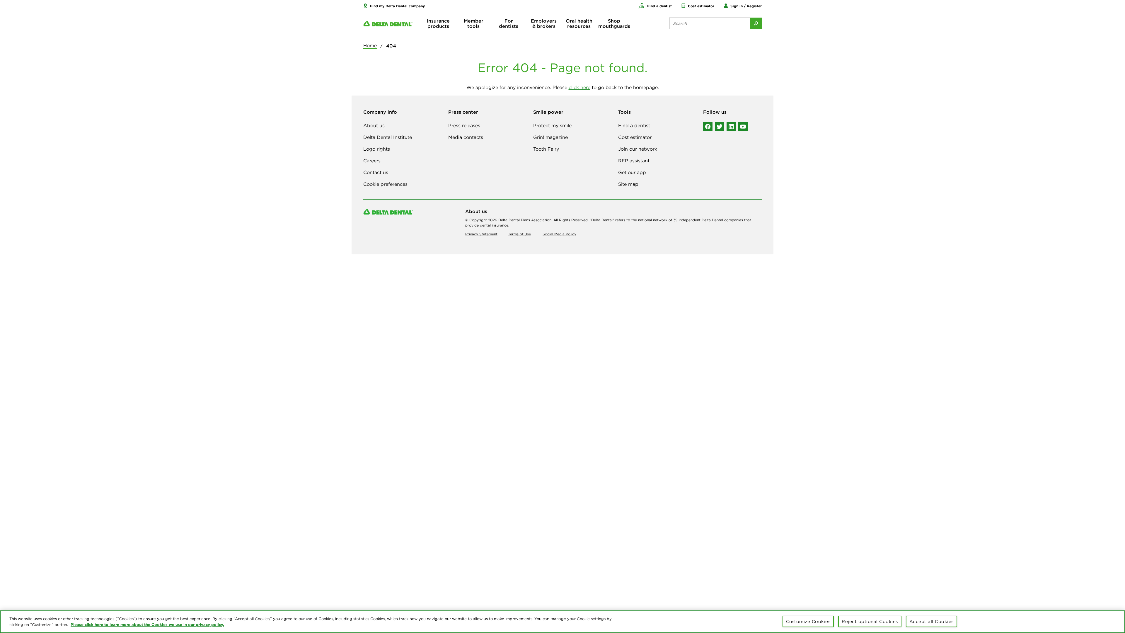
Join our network (637, 149)
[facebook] (707, 126)
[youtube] (743, 126)
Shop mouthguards (614, 23)
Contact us (375, 172)
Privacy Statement (481, 234)
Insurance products (438, 23)
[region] (562, 621)
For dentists (508, 23)
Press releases (464, 125)
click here (579, 87)
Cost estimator (635, 137)
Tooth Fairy (546, 149)
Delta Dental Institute (387, 137)
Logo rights (376, 149)
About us (374, 125)
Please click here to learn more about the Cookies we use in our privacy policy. (147, 624)
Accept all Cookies (931, 621)
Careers (372, 161)
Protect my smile (552, 125)
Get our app (632, 172)
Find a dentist (634, 125)
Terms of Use (519, 234)
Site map (628, 184)
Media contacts (465, 137)
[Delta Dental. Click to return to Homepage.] (387, 23)
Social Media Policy (559, 234)
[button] (394, 6)
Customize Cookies (808, 621)
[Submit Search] (756, 23)
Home (370, 45)
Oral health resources (579, 23)
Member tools (473, 23)
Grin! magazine (550, 137)
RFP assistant (634, 161)
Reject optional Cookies (870, 621)
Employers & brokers (544, 23)
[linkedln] (731, 126)
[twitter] (719, 126)
